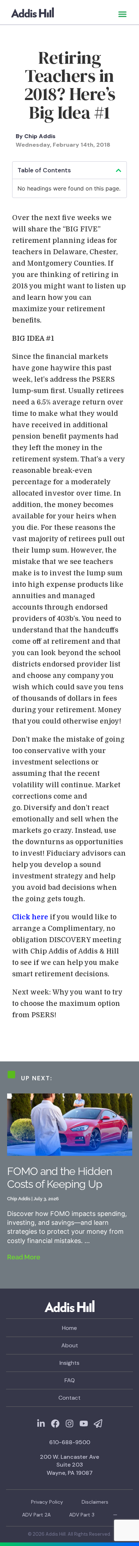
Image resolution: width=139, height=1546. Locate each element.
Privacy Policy (47, 1502)
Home (69, 1328)
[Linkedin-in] (41, 1423)
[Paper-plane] (98, 1423)
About (69, 1345)
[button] (122, 14)
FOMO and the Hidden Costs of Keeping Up (59, 1177)
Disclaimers (95, 1502)
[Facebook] (55, 1423)
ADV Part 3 (81, 1514)
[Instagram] (69, 1423)
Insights (69, 1363)
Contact (69, 1397)
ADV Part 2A (36, 1514)
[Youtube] (83, 1423)
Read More (23, 1257)
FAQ (70, 1380)
